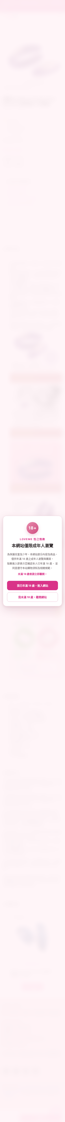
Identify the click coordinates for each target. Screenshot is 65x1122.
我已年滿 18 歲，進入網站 (32, 585)
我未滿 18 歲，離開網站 (32, 597)
